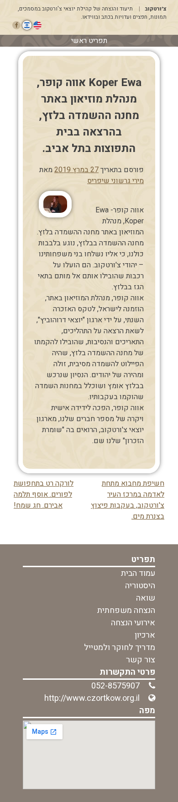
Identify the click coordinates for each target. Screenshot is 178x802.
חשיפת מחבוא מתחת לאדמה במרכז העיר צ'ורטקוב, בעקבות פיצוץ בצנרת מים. (127, 500)
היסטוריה (140, 586)
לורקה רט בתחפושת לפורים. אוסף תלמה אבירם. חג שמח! (43, 494)
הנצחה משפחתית (126, 610)
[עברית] (26, 25)
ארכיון (145, 635)
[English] (37, 25)
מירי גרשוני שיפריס (115, 180)
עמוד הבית (138, 573)
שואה (145, 598)
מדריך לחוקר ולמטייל (119, 647)
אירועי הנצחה (133, 623)
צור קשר (140, 660)
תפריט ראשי (89, 40)
